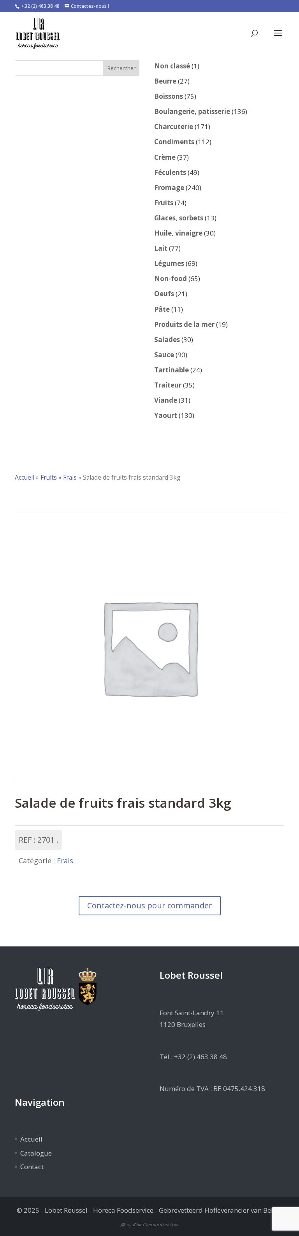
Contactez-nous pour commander (149, 905)
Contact (32, 1166)
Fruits (48, 477)
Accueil (24, 477)
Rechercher (121, 68)
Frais (70, 477)
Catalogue (36, 1153)
